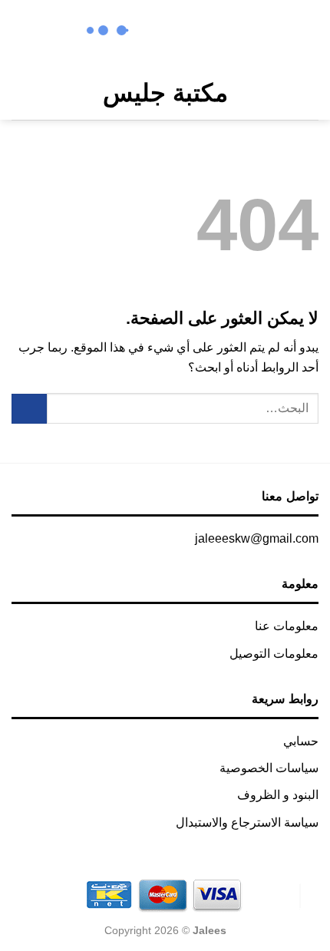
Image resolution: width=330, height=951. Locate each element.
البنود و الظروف (277, 794)
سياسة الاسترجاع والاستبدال (247, 822)
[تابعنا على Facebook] (241, 33)
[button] (307, 93)
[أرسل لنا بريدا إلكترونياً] (180, 33)
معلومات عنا (286, 625)
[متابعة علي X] (201, 33)
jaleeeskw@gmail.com (256, 538)
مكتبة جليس (165, 93)
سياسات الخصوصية (268, 767)
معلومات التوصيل (273, 653)
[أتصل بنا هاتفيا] (160, 33)
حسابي (300, 741)
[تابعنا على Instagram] (221, 33)
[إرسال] (29, 409)
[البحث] (50, 92)
